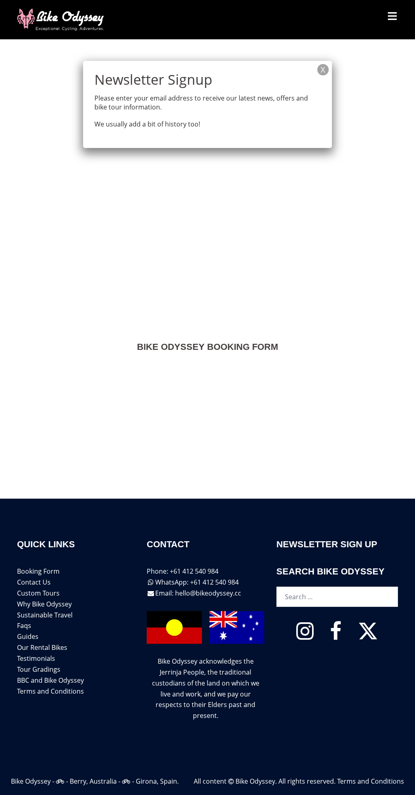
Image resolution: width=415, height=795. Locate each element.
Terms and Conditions (50, 691)
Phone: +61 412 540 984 (182, 571)
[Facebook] (336, 635)
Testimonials (36, 658)
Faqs (24, 625)
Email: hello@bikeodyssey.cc (198, 593)
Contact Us (34, 582)
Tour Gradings (38, 669)
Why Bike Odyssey (44, 604)
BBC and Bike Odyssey (50, 680)
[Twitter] (368, 635)
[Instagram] (305, 635)
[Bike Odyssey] (61, 19)
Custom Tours (38, 593)
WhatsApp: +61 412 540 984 (197, 582)
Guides (28, 636)
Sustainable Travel (45, 615)
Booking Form (38, 571)
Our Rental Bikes (42, 647)
